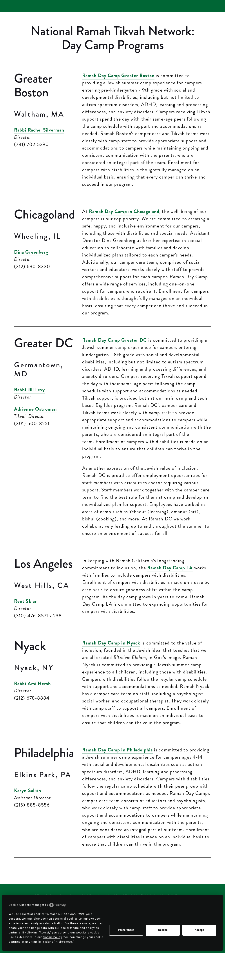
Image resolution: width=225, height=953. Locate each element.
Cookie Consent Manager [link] (26, 904)
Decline (162, 929)
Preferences (126, 929)
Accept (199, 929)
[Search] (16, 6)
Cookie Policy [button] (52, 937)
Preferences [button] (64, 941)
